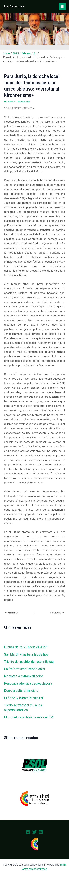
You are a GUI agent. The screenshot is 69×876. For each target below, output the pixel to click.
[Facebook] (28, 832)
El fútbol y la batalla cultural (23, 698)
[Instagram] (41, 832)
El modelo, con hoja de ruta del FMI (29, 717)
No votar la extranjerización (23, 676)
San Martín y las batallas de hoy (26, 654)
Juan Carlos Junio (14, 6)
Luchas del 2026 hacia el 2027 (25, 647)
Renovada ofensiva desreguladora (28, 683)
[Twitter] (34, 832)
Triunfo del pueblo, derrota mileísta (29, 662)
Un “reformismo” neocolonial (24, 669)
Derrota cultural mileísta (21, 691)
